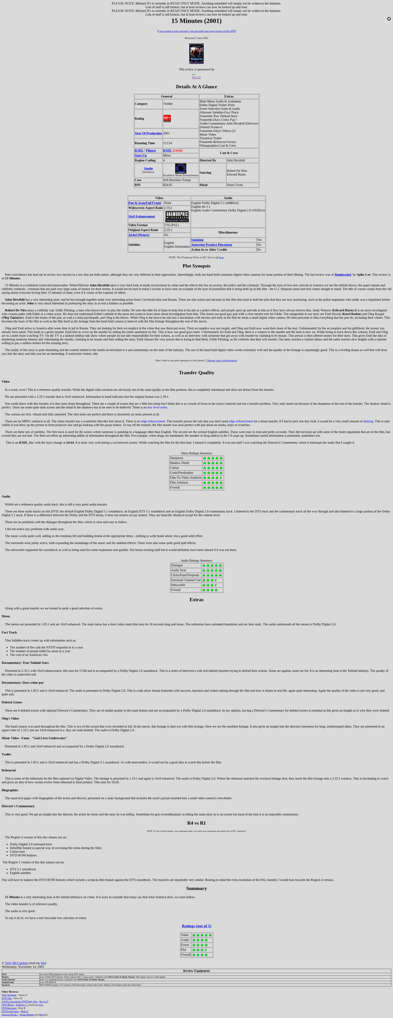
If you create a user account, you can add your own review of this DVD (196, 31)
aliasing (368, 421)
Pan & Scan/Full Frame (144, 203)
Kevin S (44, 1001)
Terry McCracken (16, 963)
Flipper (151, 150)
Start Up (141, 155)
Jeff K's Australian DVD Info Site (20, 1001)
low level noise (157, 407)
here (221, 257)
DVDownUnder (10, 1011)
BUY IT (196, 77)
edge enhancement (153, 421)
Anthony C (22, 1004)
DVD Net (7, 998)
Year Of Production (148, 133)
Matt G (24, 1011)
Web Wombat (9, 994)
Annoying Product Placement (211, 244)
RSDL (139, 150)
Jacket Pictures (138, 235)
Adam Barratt (26, 1014)
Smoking (197, 239)
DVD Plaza (8, 1004)
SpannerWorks (10, 1014)
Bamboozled (343, 274)
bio (43, 963)
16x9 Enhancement (141, 216)
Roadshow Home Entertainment (180, 175)
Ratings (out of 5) (196, 926)
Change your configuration (221, 360)
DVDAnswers (9, 1008)
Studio (148, 168)
